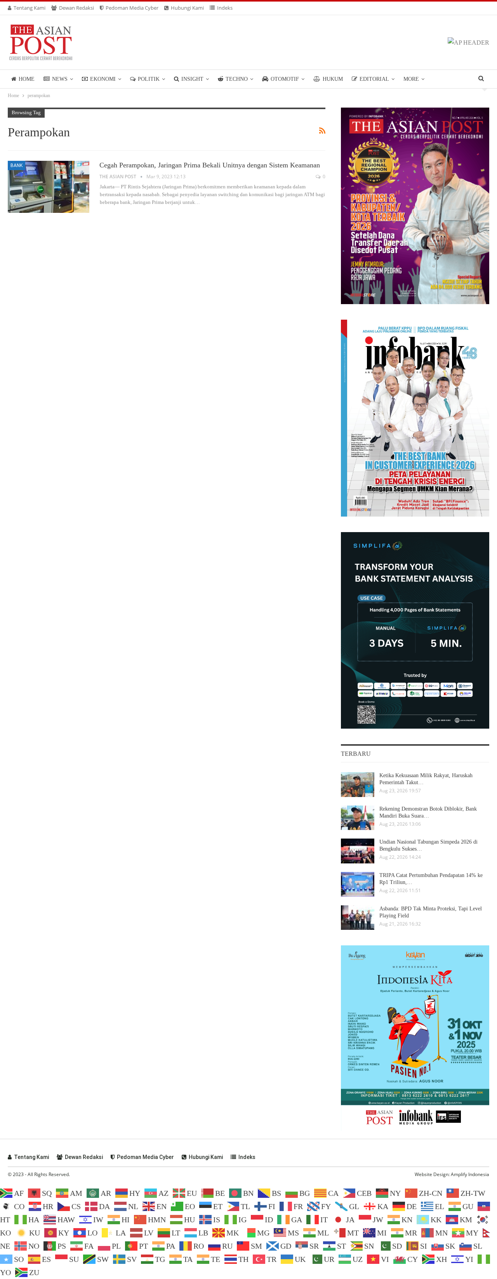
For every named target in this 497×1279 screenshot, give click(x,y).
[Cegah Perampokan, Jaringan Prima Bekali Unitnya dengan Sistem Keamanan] (48, 187)
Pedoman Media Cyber (132, 7)
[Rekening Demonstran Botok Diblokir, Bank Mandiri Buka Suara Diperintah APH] (357, 818)
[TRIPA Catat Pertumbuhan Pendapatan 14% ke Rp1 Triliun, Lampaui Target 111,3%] (357, 884)
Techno (237, 79)
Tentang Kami (29, 7)
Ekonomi (103, 79)
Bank (16, 165)
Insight (192, 79)
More (411, 79)
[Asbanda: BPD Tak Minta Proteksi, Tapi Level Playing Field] (357, 917)
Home (27, 79)
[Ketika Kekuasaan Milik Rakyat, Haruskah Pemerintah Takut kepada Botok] (357, 784)
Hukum (333, 79)
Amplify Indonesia (470, 1174)
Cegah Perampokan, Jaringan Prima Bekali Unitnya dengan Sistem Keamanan (209, 165)
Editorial (374, 79)
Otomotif (285, 79)
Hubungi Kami (187, 7)
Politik (149, 79)
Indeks (225, 7)
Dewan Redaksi (76, 7)
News (60, 79)
